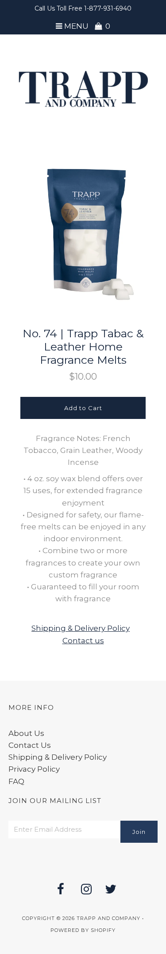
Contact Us (29, 745)
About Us (26, 733)
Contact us (83, 640)
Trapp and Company (108, 918)
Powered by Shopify (83, 930)
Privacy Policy (34, 769)
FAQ (16, 781)
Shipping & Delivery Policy (80, 628)
